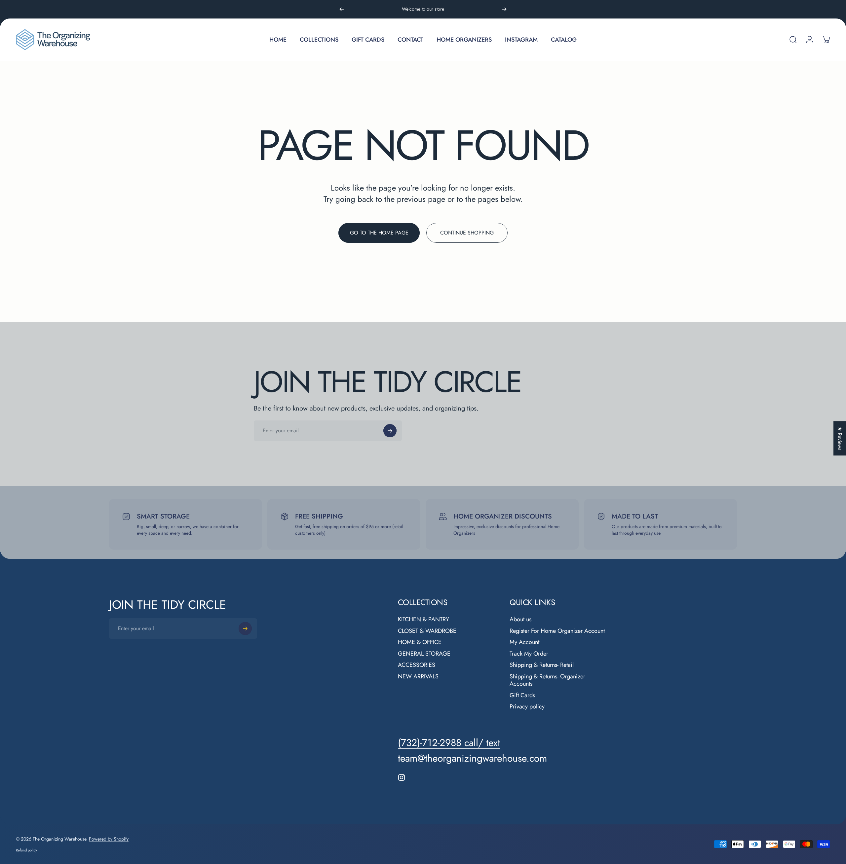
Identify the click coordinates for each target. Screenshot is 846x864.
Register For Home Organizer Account (557, 631)
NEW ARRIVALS (418, 676)
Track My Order (529, 654)
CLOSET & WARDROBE (427, 631)
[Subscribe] (390, 430)
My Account (524, 642)
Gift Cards (522, 695)
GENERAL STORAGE (424, 654)
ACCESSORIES (416, 665)
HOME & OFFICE (420, 642)
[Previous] (341, 9)
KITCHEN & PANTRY (423, 619)
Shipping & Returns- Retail (542, 665)
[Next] (504, 9)
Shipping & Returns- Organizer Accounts (547, 680)
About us (520, 619)
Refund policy (26, 850)
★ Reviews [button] (840, 438)
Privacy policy (527, 706)
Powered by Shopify (109, 839)
